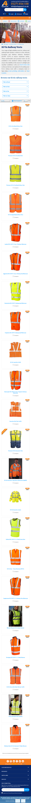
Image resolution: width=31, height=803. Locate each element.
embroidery (21, 71)
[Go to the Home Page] (2, 44)
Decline (17, 801)
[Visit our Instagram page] (10, 761)
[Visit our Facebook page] (7, 761)
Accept (23, 801)
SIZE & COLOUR (13, 21)
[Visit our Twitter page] (19, 761)
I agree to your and (12, 793)
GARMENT (5, 21)
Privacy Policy (10, 793)
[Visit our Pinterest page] (16, 761)
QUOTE (29, 21)
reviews (23, 764)
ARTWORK (22, 21)
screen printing (12, 71)
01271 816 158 (24, 64)
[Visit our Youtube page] (22, 761)
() (18, 100)
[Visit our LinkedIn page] (13, 761)
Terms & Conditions (18, 793)
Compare (16, 128)
